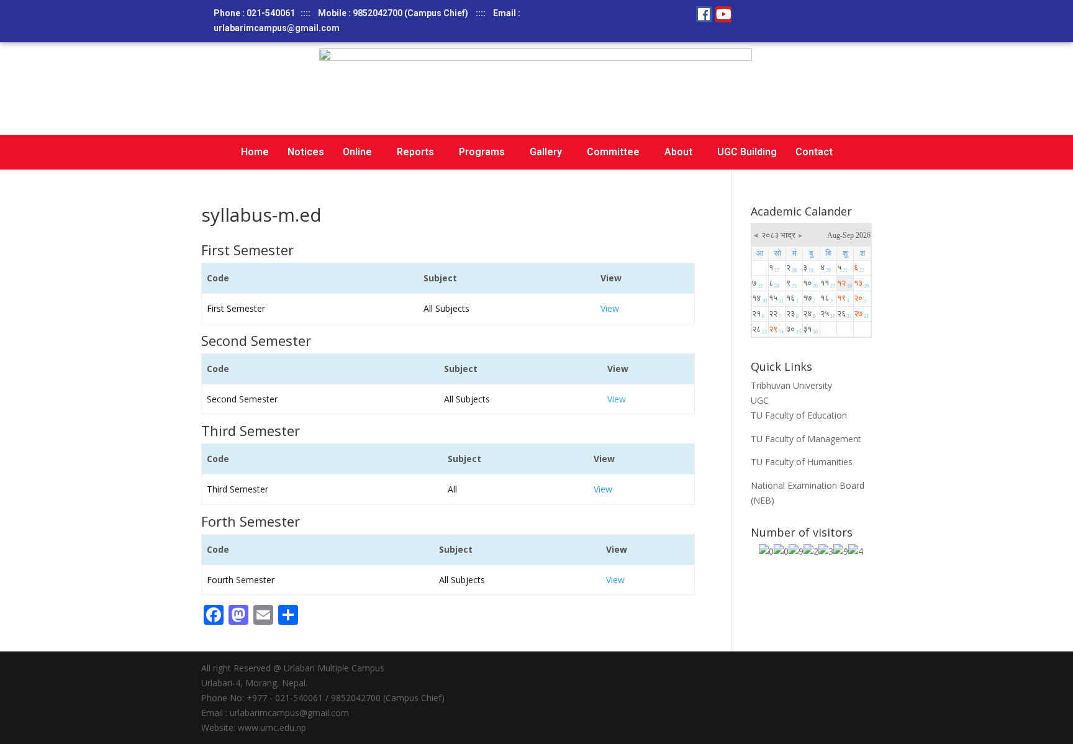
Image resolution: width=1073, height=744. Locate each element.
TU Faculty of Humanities (802, 462)
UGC (760, 400)
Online (357, 152)
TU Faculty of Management (806, 439)
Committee (613, 152)
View (609, 308)
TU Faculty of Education (799, 415)
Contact (814, 152)
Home (255, 152)
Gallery (546, 152)
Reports (415, 152)
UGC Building (747, 152)
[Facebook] (704, 14)
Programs (482, 152)
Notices (305, 152)
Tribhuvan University (791, 385)
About (678, 152)
